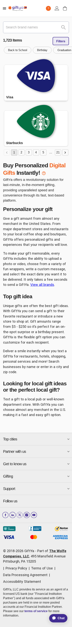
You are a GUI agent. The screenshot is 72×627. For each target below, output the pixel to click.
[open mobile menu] (4, 8)
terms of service (36, 611)
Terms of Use (42, 568)
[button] (17, 50)
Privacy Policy (16, 568)
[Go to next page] (65, 152)
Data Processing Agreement (25, 575)
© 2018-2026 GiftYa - (19, 551)
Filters (60, 41)
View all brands (42, 285)
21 (58, 152)
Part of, (34, 556)
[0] (65, 8)
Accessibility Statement (22, 582)
